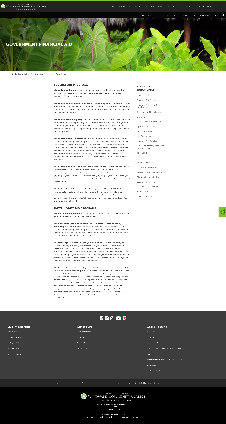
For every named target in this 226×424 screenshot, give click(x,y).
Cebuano (124, 383)
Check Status (143, 153)
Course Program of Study (149, 121)
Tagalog (102, 383)
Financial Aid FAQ (145, 196)
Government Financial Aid (149, 112)
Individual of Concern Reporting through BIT (165, 359)
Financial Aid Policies (147, 141)
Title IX (149, 354)
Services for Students (182, 7)
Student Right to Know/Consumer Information (165, 348)
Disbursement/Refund (147, 167)
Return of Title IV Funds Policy (151, 172)
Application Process (146, 126)
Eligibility (141, 117)
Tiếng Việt (84, 383)
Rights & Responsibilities (148, 177)
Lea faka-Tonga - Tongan (113, 383)
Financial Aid (37, 74)
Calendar (183, 15)
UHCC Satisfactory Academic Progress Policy (150, 146)
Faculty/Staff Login (209, 15)
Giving (194, 15)
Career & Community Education (210, 7)
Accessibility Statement (156, 343)
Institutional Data (154, 371)
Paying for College (158, 7)
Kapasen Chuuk (75, 383)
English (58, 383)
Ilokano (97, 383)
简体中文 (138, 383)
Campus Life (170, 15)
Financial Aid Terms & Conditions (147, 106)
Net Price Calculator (146, 136)
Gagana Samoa (65, 383)
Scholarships (143, 191)
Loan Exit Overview (146, 182)
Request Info (145, 15)
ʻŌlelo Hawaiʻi (167, 383)
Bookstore (81, 337)
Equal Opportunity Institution (127, 417)
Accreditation (152, 365)
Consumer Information (147, 186)
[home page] (12, 74)
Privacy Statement (154, 337)
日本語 (149, 383)
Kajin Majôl (131, 383)
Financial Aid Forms (146, 100)
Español (159, 383)
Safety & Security (14, 354)
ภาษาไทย (91, 383)
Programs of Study (119, 7)
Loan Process (143, 157)
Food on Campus (84, 331)
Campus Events (83, 343)
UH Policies (151, 331)
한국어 (154, 383)
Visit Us (158, 15)
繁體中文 (144, 383)
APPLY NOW (222, 212)
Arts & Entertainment (85, 348)
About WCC (131, 15)
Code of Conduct (145, 162)
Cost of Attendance (146, 131)
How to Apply (139, 7)
